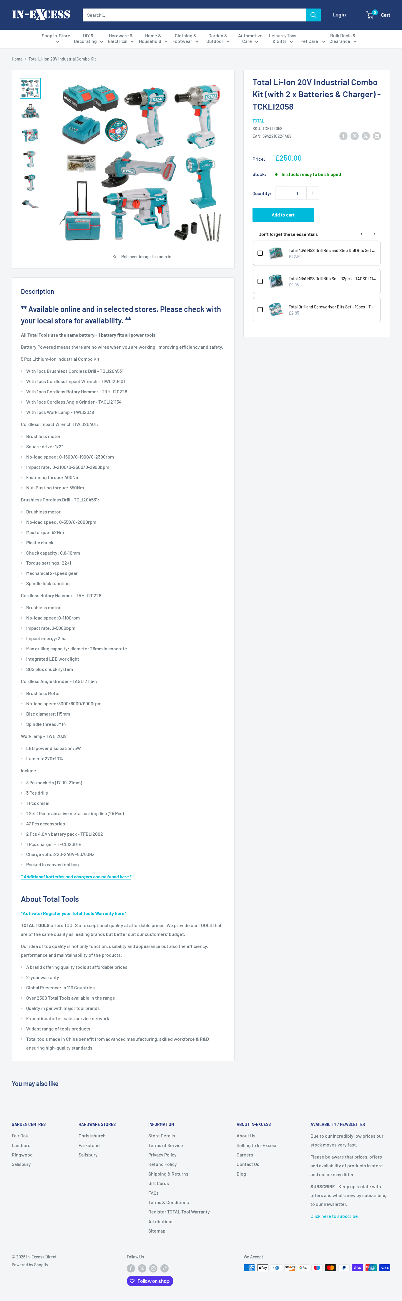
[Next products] (374, 234)
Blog (241, 1173)
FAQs (153, 1193)
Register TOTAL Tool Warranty (179, 1211)
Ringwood (22, 1154)
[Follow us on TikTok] (164, 1268)
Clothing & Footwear (184, 38)
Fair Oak (20, 1135)
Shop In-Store (56, 35)
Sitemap (156, 1230)
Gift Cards (158, 1183)
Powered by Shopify (30, 1264)
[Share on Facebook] (343, 135)
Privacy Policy (162, 1154)
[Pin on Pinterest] (354, 135)
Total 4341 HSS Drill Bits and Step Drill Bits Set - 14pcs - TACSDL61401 (332, 250)
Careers (245, 1154)
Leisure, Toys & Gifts (282, 38)
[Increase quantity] (313, 193)
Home (17, 58)
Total (258, 120)
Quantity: (262, 193)
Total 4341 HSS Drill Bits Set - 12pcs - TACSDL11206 (332, 278)
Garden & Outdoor (217, 38)
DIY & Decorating (85, 38)
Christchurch (92, 1135)
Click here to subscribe (334, 1216)
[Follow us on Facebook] (131, 1268)
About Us (246, 1135)
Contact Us (248, 1164)
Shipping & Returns (168, 1173)
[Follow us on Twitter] (142, 1268)
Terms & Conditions (168, 1202)
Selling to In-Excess (257, 1145)
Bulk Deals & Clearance (342, 38)
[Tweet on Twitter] (366, 135)
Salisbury (21, 1164)
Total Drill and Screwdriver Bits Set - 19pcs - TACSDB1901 (332, 306)
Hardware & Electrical (120, 38)
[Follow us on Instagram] (153, 1268)
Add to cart (283, 214)
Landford (21, 1145)
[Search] (313, 15)
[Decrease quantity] (281, 193)
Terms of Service (165, 1145)
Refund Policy (162, 1164)
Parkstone (89, 1145)
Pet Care (309, 41)
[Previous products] (361, 234)
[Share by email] (377, 135)
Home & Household (150, 38)
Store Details (161, 1135)
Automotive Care (250, 38)
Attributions (161, 1221)
